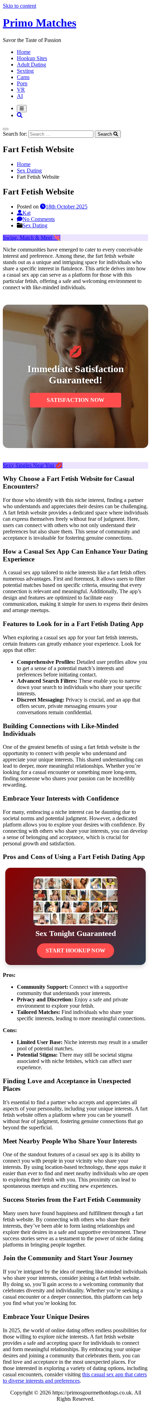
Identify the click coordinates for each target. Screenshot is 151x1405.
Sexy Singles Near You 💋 (33, 465)
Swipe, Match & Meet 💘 (31, 238)
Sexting (25, 71)
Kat (26, 213)
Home (24, 52)
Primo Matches (39, 22)
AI (20, 96)
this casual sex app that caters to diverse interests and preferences (75, 1377)
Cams (23, 77)
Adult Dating (31, 65)
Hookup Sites (32, 58)
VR (21, 90)
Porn (22, 83)
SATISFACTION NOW (75, 400)
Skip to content (19, 6)
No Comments (38, 219)
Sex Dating (34, 225)
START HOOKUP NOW (75, 950)
